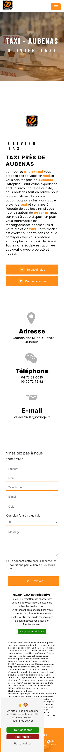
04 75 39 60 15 (32, 377)
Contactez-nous (36, 281)
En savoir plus (36, 269)
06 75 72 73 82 (32, 382)
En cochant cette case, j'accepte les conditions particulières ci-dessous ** (33, 565)
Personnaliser (22, 743)
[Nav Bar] (56, 6)
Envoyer (37, 581)
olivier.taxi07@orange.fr (32, 417)
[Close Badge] (49, 742)
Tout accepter (23, 730)
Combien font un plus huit (23, 515)
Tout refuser (23, 736)
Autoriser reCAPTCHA (32, 631)
